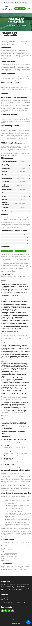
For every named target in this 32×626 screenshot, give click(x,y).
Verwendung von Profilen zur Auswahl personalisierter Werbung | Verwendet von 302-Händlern (13, 312)
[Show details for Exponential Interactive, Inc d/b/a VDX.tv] (25, 439)
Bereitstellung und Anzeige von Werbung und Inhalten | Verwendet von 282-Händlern (15, 408)
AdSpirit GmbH (10, 445)
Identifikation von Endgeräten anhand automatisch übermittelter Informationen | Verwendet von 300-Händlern (15, 431)
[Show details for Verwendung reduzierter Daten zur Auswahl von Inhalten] (22, 328)
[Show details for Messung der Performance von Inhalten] (11, 291)
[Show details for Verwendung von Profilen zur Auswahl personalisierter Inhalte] (2, 322)
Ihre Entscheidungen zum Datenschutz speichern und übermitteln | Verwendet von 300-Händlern (16, 411)
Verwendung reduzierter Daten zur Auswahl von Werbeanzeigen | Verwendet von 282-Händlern (16, 305)
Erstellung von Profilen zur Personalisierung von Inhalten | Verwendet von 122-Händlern (16, 316)
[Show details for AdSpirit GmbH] (12, 446)
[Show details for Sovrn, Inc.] (10, 452)
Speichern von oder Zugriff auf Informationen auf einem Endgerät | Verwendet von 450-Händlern (16, 283)
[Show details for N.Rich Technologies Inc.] (17, 464)
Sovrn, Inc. (8, 452)
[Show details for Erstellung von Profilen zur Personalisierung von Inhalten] (22, 317)
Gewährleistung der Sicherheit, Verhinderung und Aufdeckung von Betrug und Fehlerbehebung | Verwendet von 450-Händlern (15, 404)
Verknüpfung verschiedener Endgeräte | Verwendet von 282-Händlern (15, 427)
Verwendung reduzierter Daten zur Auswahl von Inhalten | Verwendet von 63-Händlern (14, 327)
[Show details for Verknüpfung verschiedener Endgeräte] (11, 428)
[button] (29, 8)
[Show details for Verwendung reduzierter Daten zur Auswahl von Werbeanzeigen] (26, 306)
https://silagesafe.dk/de (13, 50)
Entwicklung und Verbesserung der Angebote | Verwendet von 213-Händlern (14, 324)
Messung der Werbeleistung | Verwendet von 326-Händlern (15, 286)
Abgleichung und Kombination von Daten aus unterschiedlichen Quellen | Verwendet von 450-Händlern (13, 423)
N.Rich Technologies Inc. (13, 464)
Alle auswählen (7, 251)
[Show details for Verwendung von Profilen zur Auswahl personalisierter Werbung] (6, 314)
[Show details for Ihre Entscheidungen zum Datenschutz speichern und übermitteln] (24, 412)
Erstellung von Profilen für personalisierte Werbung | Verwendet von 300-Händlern (16, 308)
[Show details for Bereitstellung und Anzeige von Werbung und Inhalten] (22, 409)
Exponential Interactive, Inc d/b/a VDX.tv (17, 439)
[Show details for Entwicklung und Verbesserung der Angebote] (17, 325)
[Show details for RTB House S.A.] (12, 458)
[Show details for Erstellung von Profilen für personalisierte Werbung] (17, 309)
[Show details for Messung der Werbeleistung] (6, 287)
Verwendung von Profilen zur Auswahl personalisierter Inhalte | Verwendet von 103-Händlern (15, 319)
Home (8, 25)
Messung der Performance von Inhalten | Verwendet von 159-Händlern (15, 290)
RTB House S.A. (9, 458)
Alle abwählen (20, 251)
